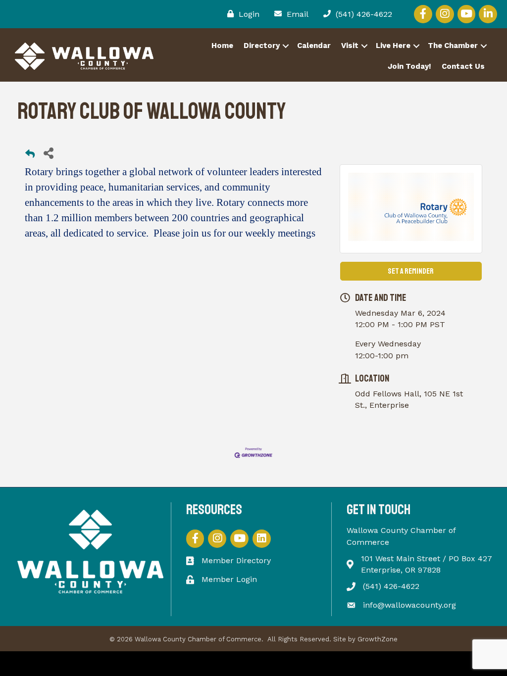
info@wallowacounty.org (409, 605)
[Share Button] (48, 153)
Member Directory (236, 560)
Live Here (393, 45)
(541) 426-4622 (391, 586)
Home (222, 45)
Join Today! (409, 66)
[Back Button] (30, 155)
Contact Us (463, 66)
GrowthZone (377, 639)
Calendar (314, 45)
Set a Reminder (411, 271)
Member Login (229, 579)
